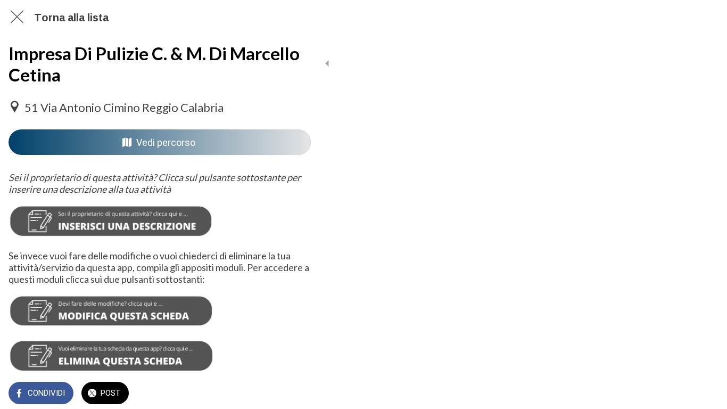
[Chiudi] (17, 17)
